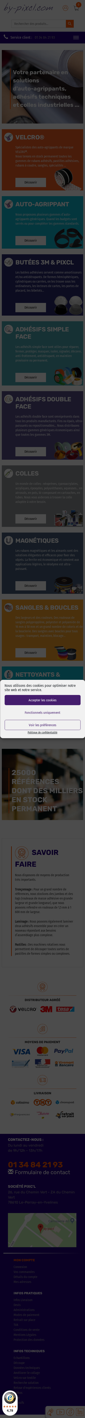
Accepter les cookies (42, 700)
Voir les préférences (42, 725)
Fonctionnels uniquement (42, 713)
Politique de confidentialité (42, 732)
